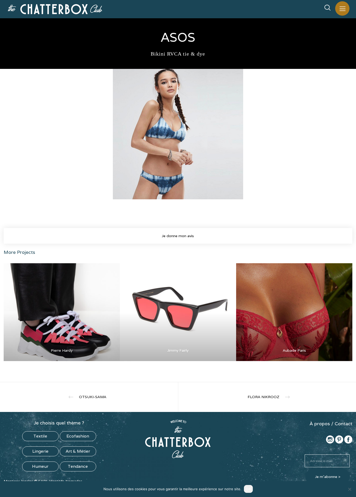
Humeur (40, 466)
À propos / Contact (331, 424)
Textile (40, 436)
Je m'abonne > (327, 476)
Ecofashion (77, 436)
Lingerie (40, 451)
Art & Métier (78, 451)
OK (248, 489)
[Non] (349, 489)
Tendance (78, 466)
